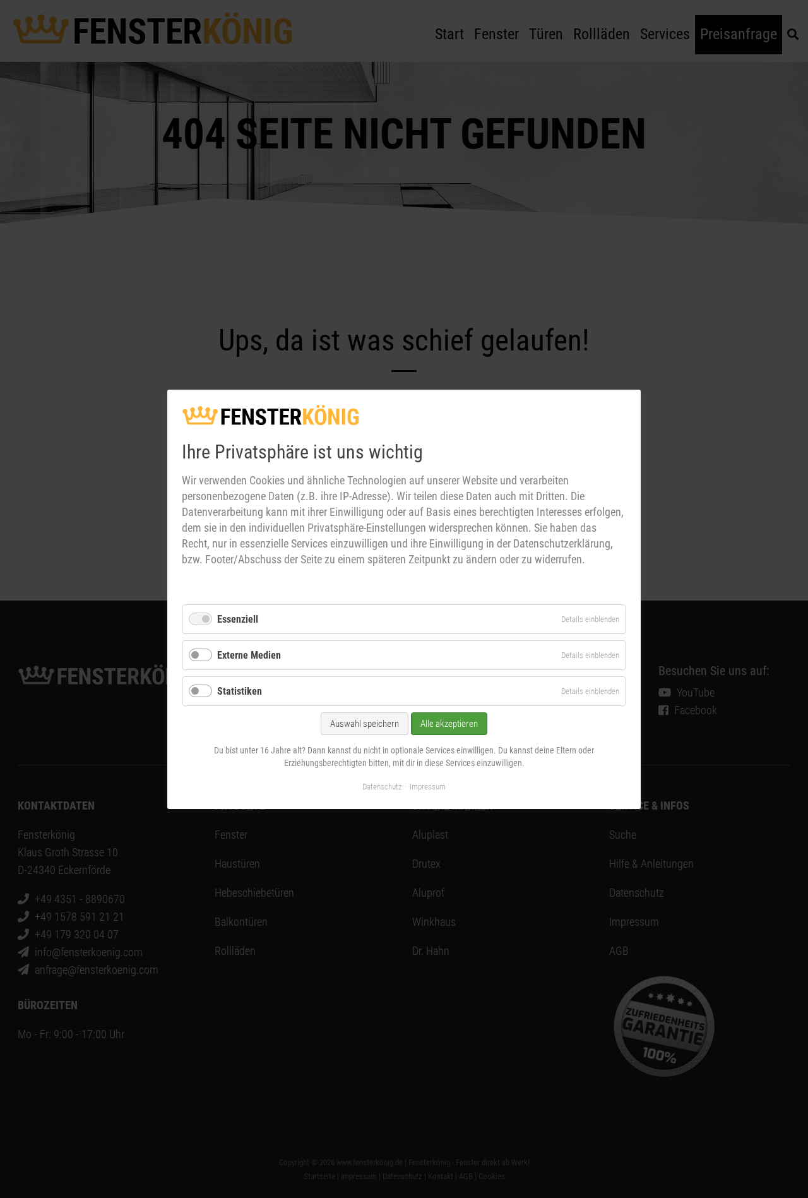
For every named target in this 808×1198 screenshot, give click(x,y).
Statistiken (239, 691)
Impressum (428, 786)
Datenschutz (382, 786)
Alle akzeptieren (449, 723)
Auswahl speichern (364, 723)
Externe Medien (249, 655)
